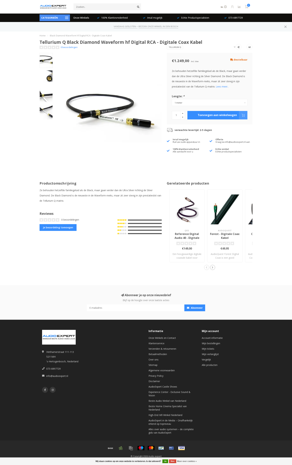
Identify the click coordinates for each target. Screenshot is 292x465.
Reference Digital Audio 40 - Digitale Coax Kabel (187, 238)
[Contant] (120, 448)
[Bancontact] (161, 448)
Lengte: (178, 96)
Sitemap (153, 365)
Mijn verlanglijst (210, 354)
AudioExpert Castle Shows (163, 386)
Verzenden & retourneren (162, 348)
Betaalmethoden (158, 354)
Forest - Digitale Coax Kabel (224, 236)
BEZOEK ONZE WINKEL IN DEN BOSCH (158, 26)
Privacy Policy (156, 375)
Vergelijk (206, 359)
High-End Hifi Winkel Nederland (165, 415)
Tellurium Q (175, 47)
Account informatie (212, 337)
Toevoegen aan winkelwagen (217, 115)
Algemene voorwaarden (162, 370)
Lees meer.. (222, 86)
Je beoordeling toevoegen (58, 227)
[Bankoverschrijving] (110, 448)
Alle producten (209, 365)
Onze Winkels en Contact (162, 337)
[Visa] (181, 448)
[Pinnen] (171, 448)
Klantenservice (156, 343)
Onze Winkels (81, 17)
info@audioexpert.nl (57, 376)
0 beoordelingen (69, 47)
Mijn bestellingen (211, 343)
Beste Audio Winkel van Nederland (167, 400)
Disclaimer (154, 381)
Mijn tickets (208, 348)
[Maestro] (141, 448)
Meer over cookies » (187, 461)
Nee (173, 461)
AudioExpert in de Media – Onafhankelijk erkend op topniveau (171, 422)
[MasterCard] (151, 448)
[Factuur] (131, 448)
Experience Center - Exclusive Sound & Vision (169, 393)
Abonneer (196, 307)
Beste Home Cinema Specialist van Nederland (168, 408)
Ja (165, 461)
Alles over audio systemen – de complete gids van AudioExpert (171, 431)
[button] (206, 267)
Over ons (154, 359)
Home (43, 35)
